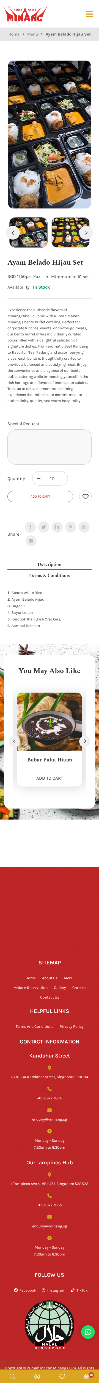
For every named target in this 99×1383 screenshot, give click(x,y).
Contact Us (49, 997)
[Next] (86, 233)
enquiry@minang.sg (49, 1119)
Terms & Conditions (49, 575)
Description (50, 564)
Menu (32, 34)
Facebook (28, 1290)
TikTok (82, 1290)
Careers (79, 987)
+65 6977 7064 (49, 1097)
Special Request (23, 423)
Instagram (56, 1290)
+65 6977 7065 (49, 1204)
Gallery (60, 987)
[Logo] (25, 13)
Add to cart (40, 496)
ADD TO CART (49, 778)
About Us (49, 977)
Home (14, 34)
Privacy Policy (72, 1026)
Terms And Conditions (34, 1026)
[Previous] (13, 233)
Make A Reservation (30, 987)
